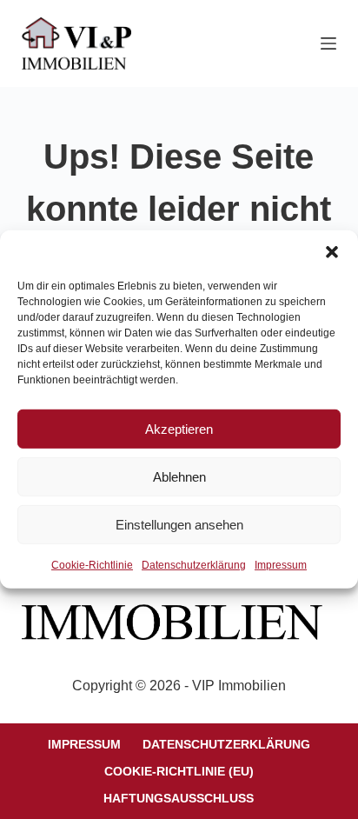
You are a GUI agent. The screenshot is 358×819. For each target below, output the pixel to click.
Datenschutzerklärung (194, 565)
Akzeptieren (179, 428)
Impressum (281, 565)
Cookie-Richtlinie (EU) (179, 771)
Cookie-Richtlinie (92, 565)
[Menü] (328, 43)
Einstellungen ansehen (179, 523)
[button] (332, 252)
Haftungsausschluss (178, 798)
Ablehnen (179, 476)
